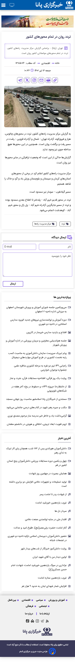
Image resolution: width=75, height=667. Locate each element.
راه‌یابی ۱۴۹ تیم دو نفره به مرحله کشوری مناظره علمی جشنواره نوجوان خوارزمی (40, 368)
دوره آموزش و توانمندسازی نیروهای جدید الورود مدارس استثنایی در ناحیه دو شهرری (38, 322)
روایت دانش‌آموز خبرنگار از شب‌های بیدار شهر (44, 549)
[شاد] (32, 620)
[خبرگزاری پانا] (54, 5)
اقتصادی (26, 600)
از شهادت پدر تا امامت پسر (53, 494)
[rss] (47, 621)
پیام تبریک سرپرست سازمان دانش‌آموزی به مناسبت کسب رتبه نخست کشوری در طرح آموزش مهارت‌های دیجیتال (37, 355)
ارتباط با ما (45, 614)
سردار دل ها (61, 511)
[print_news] (48, 80)
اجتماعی (43, 606)
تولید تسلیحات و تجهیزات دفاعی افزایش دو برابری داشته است (38, 484)
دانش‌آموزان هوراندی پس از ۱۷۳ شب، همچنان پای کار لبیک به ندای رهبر (36, 451)
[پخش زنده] (12, 5)
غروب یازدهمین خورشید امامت (51, 503)
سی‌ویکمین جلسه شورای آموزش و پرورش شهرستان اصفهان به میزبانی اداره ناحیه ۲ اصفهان (36, 309)
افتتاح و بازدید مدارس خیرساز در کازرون (46, 332)
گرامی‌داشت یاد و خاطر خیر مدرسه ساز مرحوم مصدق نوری (37, 416)
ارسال (13, 284)
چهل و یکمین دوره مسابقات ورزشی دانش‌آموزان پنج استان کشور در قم (37, 463)
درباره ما (29, 614)
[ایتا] (27, 620)
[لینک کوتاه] (55, 80)
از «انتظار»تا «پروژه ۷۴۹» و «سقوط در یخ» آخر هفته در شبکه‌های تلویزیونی (39, 389)
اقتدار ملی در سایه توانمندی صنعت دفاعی (46, 520)
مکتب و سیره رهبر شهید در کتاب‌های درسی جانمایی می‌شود (36, 408)
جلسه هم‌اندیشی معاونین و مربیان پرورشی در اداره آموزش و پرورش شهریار (36, 343)
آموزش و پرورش (56, 600)
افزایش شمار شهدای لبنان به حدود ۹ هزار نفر (44, 586)
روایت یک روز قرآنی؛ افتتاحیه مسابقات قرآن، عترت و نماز (38, 378)
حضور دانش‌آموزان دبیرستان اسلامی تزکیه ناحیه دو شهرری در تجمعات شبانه (37, 538)
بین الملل (12, 600)
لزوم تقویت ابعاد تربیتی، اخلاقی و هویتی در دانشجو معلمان (37, 424)
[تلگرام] (20, 80)
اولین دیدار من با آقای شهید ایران (50, 557)
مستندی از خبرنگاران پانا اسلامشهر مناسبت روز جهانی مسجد (36, 399)
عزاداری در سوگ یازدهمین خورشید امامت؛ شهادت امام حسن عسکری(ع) (39, 567)
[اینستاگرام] (34, 80)
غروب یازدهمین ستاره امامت (52, 578)
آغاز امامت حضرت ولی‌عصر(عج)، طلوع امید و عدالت (40, 528)
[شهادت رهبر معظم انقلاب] (37, 21)
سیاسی (39, 600)
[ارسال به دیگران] (41, 80)
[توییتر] (27, 80)
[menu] (3, 5)
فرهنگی (30, 606)
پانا (52, 644)
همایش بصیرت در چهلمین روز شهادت (48, 474)
